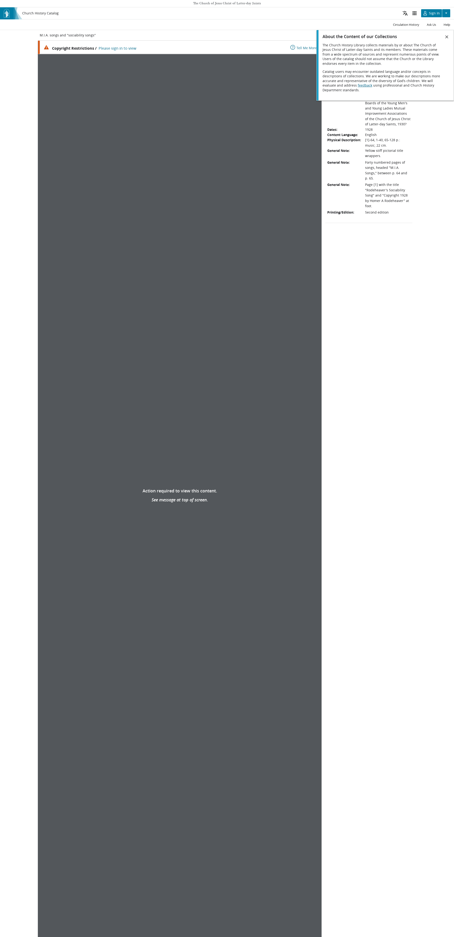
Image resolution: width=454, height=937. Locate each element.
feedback (365, 85)
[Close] (447, 37)
